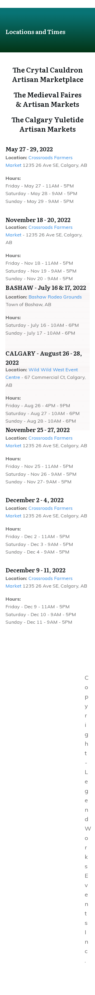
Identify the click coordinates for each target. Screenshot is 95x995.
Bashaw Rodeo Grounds (55, 297)
